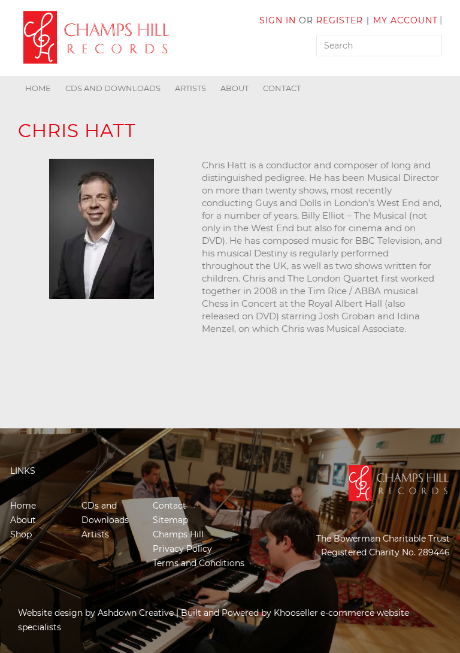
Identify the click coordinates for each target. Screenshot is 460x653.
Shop (21, 534)
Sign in (277, 20)
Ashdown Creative (136, 612)
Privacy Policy (182, 548)
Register (339, 20)
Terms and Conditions (198, 563)
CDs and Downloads (113, 88)
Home (38, 88)
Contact (282, 88)
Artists (190, 88)
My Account (405, 20)
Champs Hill (178, 534)
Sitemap (170, 520)
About (234, 88)
